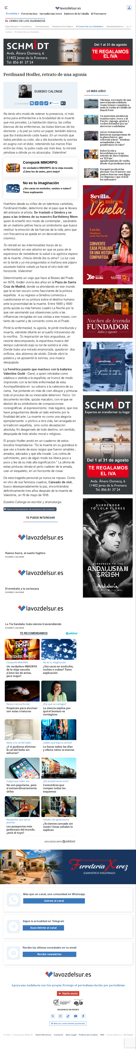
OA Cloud (128, 1034)
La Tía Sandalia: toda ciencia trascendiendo (33, 624)
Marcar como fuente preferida (69, 1023)
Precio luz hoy (29, 13)
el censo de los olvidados (89, 26)
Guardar (56, 103)
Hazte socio (70, 993)
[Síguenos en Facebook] (83, 1016)
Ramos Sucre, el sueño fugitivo (25, 553)
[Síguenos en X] (52, 1016)
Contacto (58, 1034)
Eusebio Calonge (48, 91)
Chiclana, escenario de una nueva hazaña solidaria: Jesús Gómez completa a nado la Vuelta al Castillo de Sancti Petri (115, 105)
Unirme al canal (54, 900)
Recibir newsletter (49, 954)
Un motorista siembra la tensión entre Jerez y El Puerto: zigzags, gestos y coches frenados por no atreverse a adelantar (114, 121)
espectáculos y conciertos (18, 26)
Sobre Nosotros (43, 1034)
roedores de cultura (62, 26)
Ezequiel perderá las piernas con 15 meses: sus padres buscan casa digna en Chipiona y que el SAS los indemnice (115, 174)
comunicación (42, 26)
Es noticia (11, 13)
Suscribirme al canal (43, 927)
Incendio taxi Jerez (51, 13)
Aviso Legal (71, 1034)
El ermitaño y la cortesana (22, 588)
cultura (8, 32)
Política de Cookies (88, 1034)
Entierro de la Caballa (76, 13)
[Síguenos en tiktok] (68, 1016)
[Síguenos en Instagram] (60, 1016)
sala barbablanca (114, 26)
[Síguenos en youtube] (75, 1016)
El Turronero (98, 13)
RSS (102, 1034)
